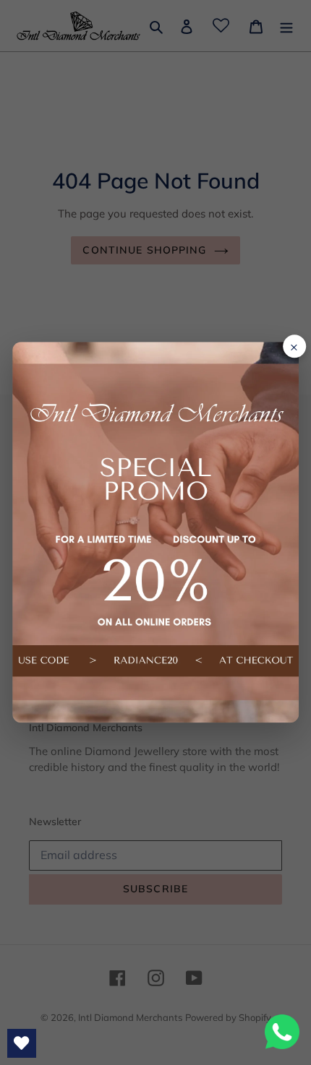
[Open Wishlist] (21, 1043)
